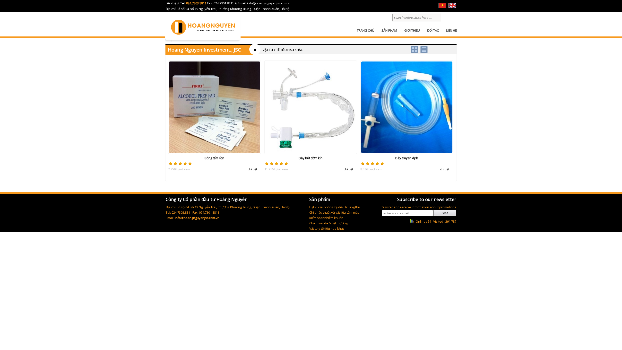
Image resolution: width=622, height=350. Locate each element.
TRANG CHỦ (365, 30)
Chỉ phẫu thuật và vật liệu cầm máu (334, 212)
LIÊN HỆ (451, 30)
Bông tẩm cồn (214, 158)
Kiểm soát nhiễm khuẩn (326, 218)
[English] (452, 7)
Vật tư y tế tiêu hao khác (326, 228)
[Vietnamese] (442, 7)
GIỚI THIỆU (412, 30)
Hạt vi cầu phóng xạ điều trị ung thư (334, 207)
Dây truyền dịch (406, 158)
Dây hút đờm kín (310, 158)
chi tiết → (254, 169)
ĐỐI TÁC (433, 30)
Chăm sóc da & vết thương (328, 223)
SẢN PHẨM (389, 30)
